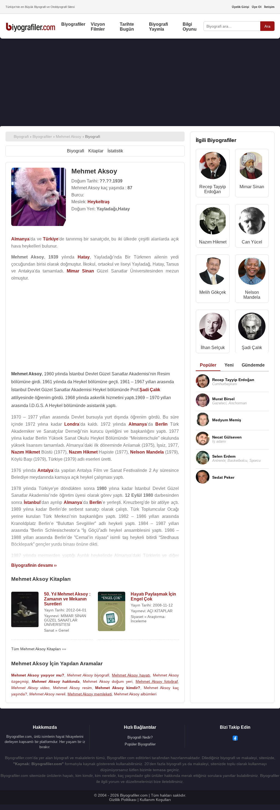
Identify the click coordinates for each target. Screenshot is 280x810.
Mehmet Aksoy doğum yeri (107, 681)
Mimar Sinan (252, 186)
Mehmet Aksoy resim (72, 688)
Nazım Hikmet (212, 242)
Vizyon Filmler (98, 26)
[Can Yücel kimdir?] (252, 222)
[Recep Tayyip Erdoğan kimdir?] (212, 167)
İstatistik (115, 151)
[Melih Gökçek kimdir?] (212, 272)
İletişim (269, 6)
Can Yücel (252, 242)
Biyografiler (73, 24)
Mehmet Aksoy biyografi (88, 675)
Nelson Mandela (251, 295)
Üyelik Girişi (240, 6)
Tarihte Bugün (127, 26)
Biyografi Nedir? (140, 737)
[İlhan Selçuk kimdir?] (212, 327)
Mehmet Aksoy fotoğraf (157, 681)
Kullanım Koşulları (155, 799)
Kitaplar (95, 151)
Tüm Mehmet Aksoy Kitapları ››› (38, 649)
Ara (267, 26)
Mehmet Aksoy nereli (47, 694)
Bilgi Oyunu (190, 26)
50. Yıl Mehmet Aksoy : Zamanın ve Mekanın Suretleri (67, 599)
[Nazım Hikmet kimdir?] (212, 222)
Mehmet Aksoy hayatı (131, 675)
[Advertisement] (140, 82)
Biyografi (75, 151)
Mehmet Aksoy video (30, 688)
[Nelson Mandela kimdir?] (252, 272)
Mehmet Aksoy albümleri (135, 694)
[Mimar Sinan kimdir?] (252, 167)
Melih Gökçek (212, 292)
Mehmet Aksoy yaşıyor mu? (37, 675)
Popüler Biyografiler (140, 744)
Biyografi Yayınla (158, 26)
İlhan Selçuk (213, 347)
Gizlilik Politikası (122, 799)
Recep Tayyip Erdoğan (212, 189)
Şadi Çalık (252, 347)
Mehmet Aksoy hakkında (56, 681)
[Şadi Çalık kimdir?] (252, 327)
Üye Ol (256, 6)
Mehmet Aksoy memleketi (90, 694)
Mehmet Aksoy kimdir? (117, 688)
